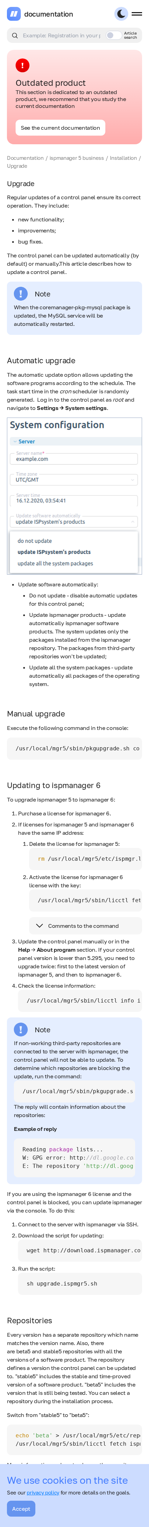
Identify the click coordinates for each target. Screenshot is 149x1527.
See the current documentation (60, 127)
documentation (48, 13)
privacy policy (43, 1492)
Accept (21, 1508)
